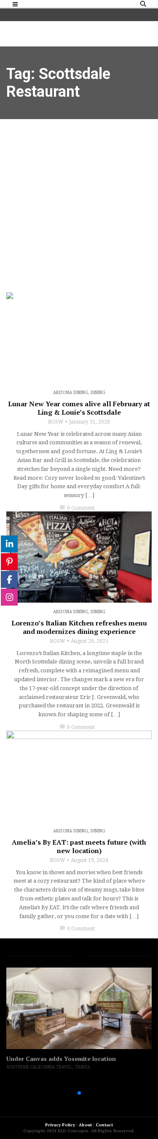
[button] (65, 1093)
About (85, 1125)
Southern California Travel (39, 1067)
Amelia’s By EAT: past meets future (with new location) (79, 846)
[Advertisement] (79, 202)
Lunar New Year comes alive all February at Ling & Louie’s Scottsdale (79, 408)
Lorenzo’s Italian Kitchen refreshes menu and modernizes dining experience (79, 627)
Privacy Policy (60, 1125)
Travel (83, 1067)
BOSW (56, 422)
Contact (104, 1125)
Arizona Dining (70, 392)
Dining (98, 392)
